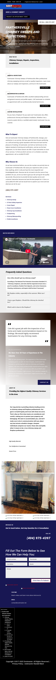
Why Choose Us (9, 628)
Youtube (14, 592)
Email (13, 599)
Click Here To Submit (41, 580)
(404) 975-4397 (12, 190)
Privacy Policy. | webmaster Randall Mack (28, 664)
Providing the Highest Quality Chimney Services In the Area (8, 644)
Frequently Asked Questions (9, 632)
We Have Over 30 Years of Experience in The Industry (10, 637)
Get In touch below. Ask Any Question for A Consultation (8, 652)
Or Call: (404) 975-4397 (47, 22)
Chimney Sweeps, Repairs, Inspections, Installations (9, 620)
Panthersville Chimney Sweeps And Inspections (6, 613)
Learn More (44, 87)
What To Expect (8, 625)
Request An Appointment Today (17, 16)
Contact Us (44, 382)
